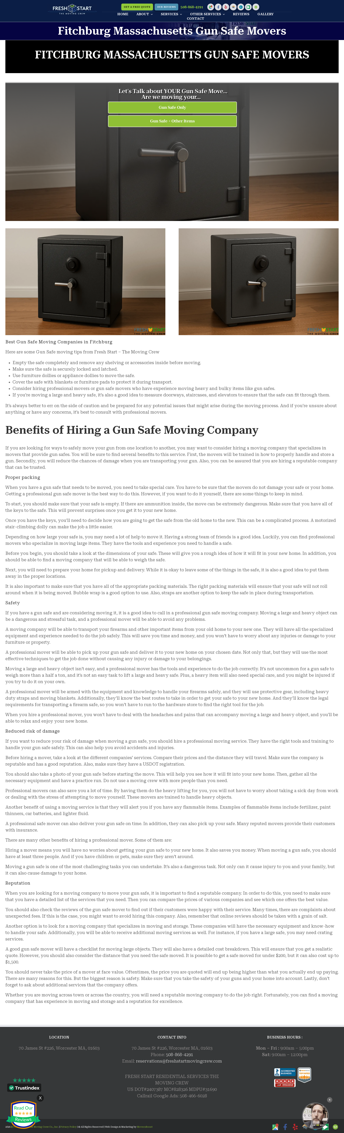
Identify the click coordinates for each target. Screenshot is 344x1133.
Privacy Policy (68, 1127)
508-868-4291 (192, 7)
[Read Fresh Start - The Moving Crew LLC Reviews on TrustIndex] (24, 1088)
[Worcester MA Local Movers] (315, 1116)
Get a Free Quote (137, 7)
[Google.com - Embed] (59, 1083)
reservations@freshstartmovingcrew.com (179, 1061)
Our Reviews (166, 7)
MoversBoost (145, 1127)
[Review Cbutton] (23, 1115)
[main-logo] (72, 5)
